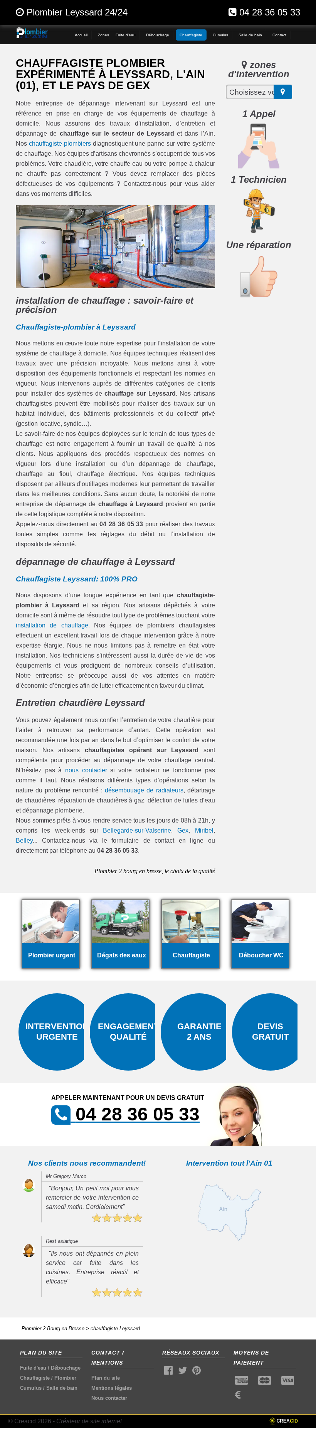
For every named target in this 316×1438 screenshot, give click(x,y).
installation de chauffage (52, 625)
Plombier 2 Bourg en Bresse (53, 1328)
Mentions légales (111, 1388)
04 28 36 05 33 (269, 12)
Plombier (65, 1378)
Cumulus (31, 1388)
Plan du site (105, 1378)
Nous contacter (109, 1398)
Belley (24, 840)
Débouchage (66, 1368)
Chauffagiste (35, 1378)
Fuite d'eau (33, 1368)
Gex (182, 830)
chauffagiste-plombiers (60, 143)
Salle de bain (61, 1388)
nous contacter (86, 770)
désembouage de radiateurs (144, 790)
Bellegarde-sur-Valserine (137, 830)
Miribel (204, 830)
